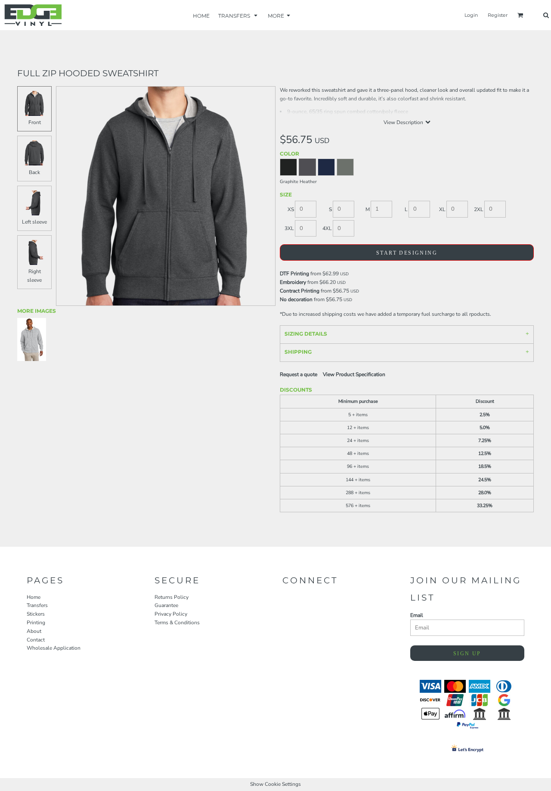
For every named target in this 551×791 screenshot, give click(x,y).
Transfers (37, 605)
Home (33, 597)
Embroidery (293, 282)
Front (34, 122)
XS (291, 209)
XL (442, 209)
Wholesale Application (53, 648)
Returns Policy (172, 597)
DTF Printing (294, 273)
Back (34, 172)
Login (471, 15)
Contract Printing (299, 290)
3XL (289, 228)
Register (498, 15)
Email (416, 615)
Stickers (36, 613)
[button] (238, 15)
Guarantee (166, 605)
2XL (478, 209)
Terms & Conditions (177, 622)
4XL (327, 228)
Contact (36, 639)
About (34, 631)
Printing (36, 622)
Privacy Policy (171, 613)
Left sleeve (34, 221)
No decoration (296, 299)
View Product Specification (354, 374)
